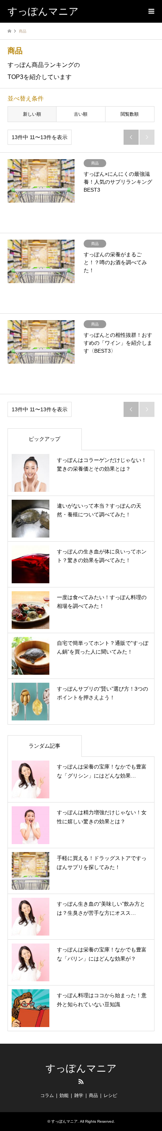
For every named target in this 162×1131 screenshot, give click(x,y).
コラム (47, 1095)
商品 (93, 1095)
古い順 (80, 114)
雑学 (78, 1095)
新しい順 (32, 114)
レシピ (110, 1095)
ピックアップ (44, 439)
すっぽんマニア (81, 1068)
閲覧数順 (130, 114)
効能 (64, 1095)
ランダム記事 (44, 746)
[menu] (150, 11)
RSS (81, 1081)
